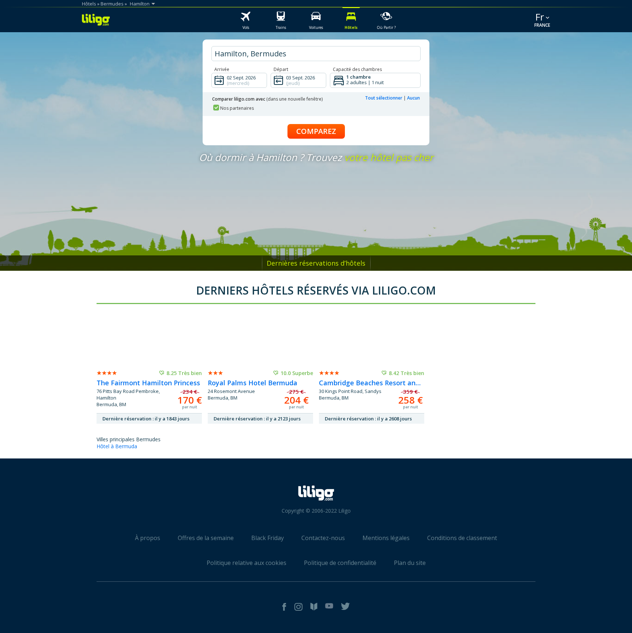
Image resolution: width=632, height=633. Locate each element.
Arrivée (221, 69)
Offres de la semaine (206, 538)
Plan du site (410, 563)
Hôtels (89, 3)
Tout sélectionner (383, 98)
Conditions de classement (462, 538)
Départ (281, 69)
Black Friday (267, 538)
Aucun (413, 98)
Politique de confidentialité (340, 563)
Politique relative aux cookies (246, 563)
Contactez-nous (323, 538)
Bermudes (112, 3)
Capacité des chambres (357, 69)
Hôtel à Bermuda (117, 446)
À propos (147, 538)
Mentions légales (386, 538)
